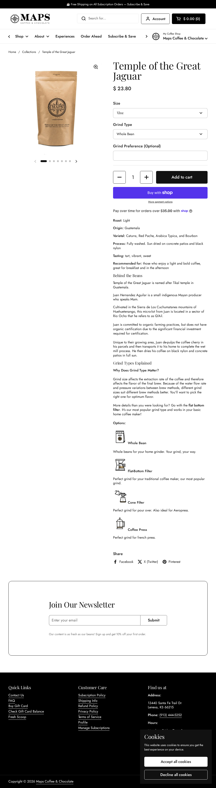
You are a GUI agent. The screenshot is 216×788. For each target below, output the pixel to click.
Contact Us (16, 695)
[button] (188, 18)
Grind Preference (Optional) (137, 146)
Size (116, 103)
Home (12, 52)
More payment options (160, 202)
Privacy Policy (88, 711)
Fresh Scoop (17, 716)
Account (159, 18)
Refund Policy (88, 705)
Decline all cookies (176, 774)
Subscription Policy (91, 695)
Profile (83, 722)
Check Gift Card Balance (26, 711)
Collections (29, 52)
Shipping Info (87, 700)
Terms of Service (89, 716)
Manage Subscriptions (93, 727)
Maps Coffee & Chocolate (54, 781)
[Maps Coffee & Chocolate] (29, 19)
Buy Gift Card (18, 705)
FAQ (11, 700)
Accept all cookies (176, 761)
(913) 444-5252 (170, 715)
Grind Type (122, 124)
